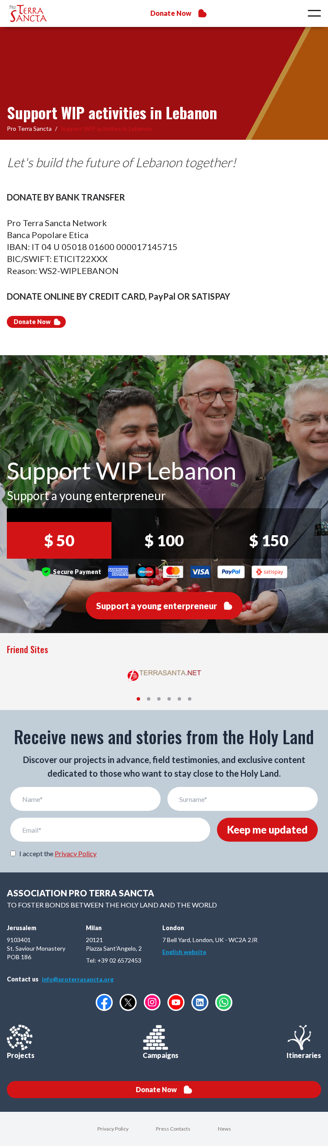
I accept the (58, 853)
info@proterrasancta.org (78, 979)
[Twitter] (128, 1002)
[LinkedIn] (199, 1002)
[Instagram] (152, 1002)
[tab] (138, 699)
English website (184, 951)
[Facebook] (104, 1002)
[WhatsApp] (223, 1002)
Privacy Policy (76, 853)
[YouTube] (175, 1002)
